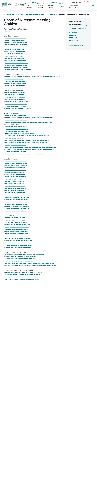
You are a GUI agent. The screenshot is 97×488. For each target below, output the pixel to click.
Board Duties (73, 32)
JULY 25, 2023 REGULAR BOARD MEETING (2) (38, 143)
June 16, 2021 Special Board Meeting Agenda (16, 231)
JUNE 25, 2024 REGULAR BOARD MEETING (15, 92)
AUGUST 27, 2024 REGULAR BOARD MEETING (15, 99)
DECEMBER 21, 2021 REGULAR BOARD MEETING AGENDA (18, 247)
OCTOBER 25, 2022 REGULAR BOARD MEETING (16, 204)
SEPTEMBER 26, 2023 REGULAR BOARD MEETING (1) (17, 147)
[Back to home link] (4, 14)
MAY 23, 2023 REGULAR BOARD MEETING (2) (38, 136)
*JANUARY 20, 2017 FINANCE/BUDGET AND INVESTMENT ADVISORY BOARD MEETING (24, 254)
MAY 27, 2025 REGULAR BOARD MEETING (14, 54)
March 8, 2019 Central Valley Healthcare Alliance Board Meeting (22, 275)
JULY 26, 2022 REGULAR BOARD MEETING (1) (15, 188)
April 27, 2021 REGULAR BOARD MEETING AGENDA (17, 227)
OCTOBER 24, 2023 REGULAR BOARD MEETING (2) (42, 149)
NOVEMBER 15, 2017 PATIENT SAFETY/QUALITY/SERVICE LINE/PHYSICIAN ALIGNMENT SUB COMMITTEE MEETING (30, 266)
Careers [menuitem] (33, 2)
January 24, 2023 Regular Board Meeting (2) (42, 118)
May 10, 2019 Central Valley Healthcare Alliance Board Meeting (22, 279)
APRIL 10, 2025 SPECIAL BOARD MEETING (14, 49)
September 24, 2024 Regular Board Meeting (16, 102)
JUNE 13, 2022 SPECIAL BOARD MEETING (14, 184)
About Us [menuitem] (26, 3)
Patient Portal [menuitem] (61, 3)
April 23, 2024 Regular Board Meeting (15, 86)
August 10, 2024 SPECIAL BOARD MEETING (15, 97)
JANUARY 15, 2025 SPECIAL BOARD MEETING (15, 38)
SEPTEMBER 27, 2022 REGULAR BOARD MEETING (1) (17, 195)
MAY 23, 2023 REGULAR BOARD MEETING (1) (15, 136)
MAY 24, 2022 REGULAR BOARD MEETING (14, 181)
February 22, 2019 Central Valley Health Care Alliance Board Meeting (23, 272)
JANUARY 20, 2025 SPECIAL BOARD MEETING (15, 40)
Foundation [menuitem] (54, 2)
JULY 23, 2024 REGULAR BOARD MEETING (14, 95)
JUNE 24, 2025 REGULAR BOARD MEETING (15, 56)
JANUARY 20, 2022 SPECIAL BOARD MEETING (15, 161)
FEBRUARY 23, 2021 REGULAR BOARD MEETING (16, 222)
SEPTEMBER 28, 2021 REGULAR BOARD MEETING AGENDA (18, 240)
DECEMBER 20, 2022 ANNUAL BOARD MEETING (16, 211)
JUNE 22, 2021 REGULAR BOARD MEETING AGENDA (17, 234)
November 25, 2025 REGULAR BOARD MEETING (16, 67)
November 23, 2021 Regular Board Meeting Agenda (18, 245)
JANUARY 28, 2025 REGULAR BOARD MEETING (16, 42)
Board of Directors (24, 14)
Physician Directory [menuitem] (40, 6)
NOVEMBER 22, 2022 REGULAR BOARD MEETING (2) (17, 209)
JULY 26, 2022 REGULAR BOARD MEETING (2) (15, 190)
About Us (10, 14)
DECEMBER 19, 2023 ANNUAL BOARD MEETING (16, 154)
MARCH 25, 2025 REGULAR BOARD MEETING (15, 47)
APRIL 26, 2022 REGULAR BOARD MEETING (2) (16, 177)
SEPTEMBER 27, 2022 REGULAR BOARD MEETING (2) (17, 197)
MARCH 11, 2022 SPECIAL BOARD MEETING (15, 168)
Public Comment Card (76, 45)
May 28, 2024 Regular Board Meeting (14, 88)
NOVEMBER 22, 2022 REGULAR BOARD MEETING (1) (17, 206)
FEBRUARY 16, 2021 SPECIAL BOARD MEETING (15, 220)
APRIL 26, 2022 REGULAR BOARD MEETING (15, 174)
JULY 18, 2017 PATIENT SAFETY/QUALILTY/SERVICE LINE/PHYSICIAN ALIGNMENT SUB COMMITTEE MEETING (29, 263)
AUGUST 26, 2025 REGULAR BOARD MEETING (15, 61)
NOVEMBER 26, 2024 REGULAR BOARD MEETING (16, 106)
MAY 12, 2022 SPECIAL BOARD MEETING (14, 179)
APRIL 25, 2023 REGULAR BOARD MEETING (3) (17, 131)
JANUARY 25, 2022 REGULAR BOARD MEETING (16, 163)
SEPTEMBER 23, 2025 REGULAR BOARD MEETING (16, 63)
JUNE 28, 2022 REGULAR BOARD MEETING (15, 186)
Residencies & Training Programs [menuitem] (74, 6)
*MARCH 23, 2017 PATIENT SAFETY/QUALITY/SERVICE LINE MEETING (20, 259)
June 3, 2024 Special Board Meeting (14, 90)
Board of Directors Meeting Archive (79, 29)
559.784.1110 (77, 3)
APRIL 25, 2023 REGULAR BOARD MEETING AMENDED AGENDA (20, 133)
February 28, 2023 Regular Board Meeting (16, 120)
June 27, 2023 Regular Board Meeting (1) (15, 140)
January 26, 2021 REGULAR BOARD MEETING (16, 218)
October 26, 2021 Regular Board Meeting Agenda (18, 243)
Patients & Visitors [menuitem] (51, 6)
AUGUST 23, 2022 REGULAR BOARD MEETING (15, 193)
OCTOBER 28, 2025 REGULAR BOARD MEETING (16, 65)
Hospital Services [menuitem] (29, 6)
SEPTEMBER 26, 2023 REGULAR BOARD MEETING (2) (44, 147)
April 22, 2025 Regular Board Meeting (15, 51)
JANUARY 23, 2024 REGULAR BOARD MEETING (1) (16, 77)
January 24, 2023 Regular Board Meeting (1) (16, 118)
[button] (86, 25)
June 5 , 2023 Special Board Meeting (14, 138)
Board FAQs (72, 35)
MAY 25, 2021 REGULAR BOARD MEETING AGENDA (16, 229)
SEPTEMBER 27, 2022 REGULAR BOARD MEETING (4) (17, 202)
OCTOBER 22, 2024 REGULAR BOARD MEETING (16, 104)
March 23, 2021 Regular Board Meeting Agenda (17, 225)
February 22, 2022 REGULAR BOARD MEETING (16, 165)
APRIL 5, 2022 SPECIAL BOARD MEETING (14, 172)
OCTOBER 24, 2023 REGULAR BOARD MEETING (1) (16, 149)
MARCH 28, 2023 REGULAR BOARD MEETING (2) (41, 122)
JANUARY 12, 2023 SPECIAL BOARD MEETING (15, 115)
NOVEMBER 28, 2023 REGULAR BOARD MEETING (16, 152)
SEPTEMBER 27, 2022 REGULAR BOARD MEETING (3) (17, 199)
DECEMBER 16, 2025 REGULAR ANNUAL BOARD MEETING (18, 70)
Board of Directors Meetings (45, 14)
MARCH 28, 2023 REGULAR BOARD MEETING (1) (16, 122)
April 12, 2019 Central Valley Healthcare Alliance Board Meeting (22, 277)
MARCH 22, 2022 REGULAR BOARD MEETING (15, 170)
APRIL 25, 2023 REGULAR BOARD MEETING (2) (17, 129)
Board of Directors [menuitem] (40, 3)
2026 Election (73, 40)
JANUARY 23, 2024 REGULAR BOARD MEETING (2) (42, 77)
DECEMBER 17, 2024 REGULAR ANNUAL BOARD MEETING (18, 108)
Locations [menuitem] (61, 6)
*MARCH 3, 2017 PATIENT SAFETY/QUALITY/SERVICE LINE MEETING (20, 256)
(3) (43, 154)
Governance (73, 37)
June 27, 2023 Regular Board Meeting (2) (38, 140)
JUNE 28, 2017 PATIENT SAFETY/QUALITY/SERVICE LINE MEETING (20, 261)
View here (7, 31)
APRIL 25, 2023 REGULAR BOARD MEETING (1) (17, 127)
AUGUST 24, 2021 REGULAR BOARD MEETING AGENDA (17, 238)
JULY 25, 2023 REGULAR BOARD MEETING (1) (15, 143)
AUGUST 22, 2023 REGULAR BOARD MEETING (15, 145)
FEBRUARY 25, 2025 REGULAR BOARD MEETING (16, 45)
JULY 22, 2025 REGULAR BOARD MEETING (14, 58)
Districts (72, 43)
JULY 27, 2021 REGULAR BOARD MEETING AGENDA (16, 236)
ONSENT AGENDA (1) (34, 154)
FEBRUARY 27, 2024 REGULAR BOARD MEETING (16, 81)
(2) (40, 154)
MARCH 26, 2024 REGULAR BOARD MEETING (15, 83)
